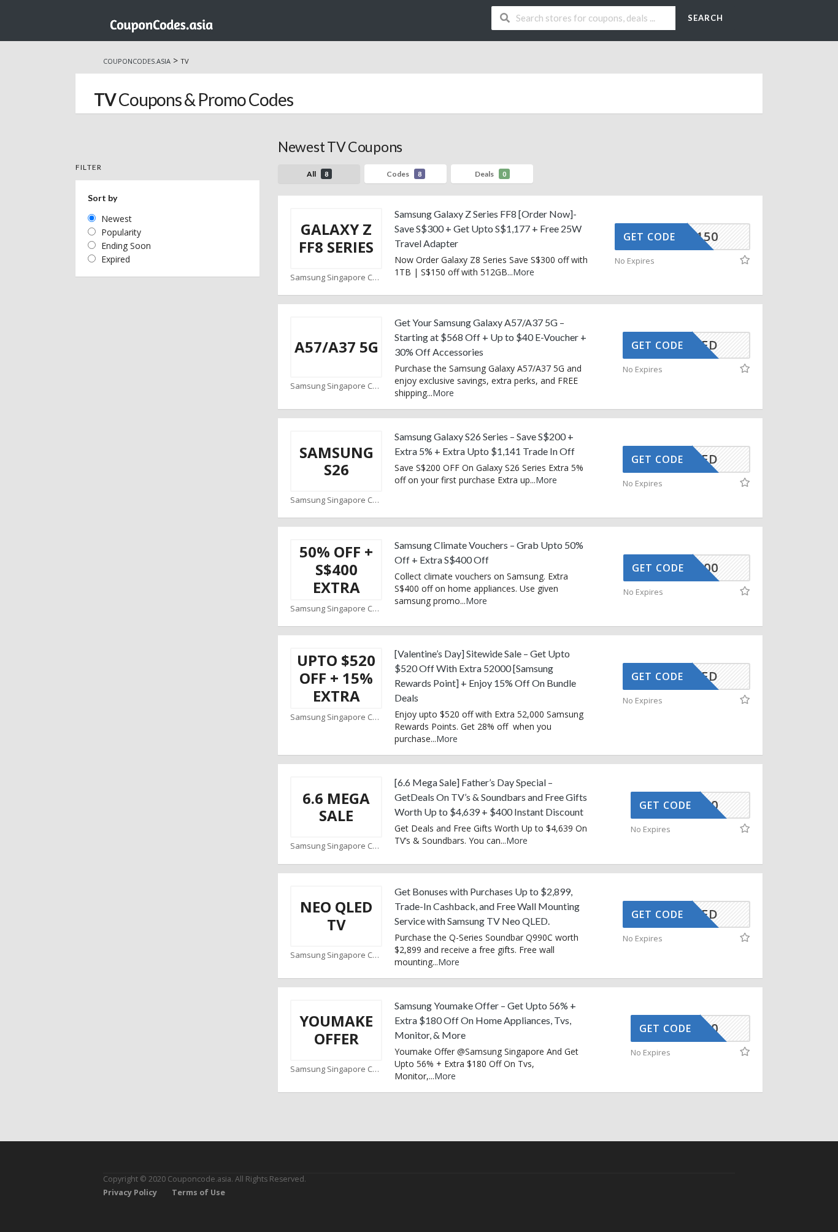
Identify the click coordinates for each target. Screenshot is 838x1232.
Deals (490, 173)
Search (705, 18)
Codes (403, 173)
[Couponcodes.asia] (161, 22)
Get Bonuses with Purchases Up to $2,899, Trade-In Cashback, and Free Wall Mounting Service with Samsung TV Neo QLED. (487, 906)
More (523, 272)
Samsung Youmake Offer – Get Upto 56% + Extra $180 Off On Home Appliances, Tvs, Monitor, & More (485, 1020)
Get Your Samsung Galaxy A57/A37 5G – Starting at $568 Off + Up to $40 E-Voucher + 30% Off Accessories (490, 337)
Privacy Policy (130, 1192)
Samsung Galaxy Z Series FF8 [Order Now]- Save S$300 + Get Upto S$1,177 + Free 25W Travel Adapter (488, 228)
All (317, 173)
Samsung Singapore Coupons (336, 277)
